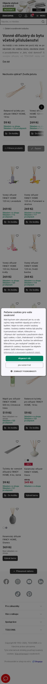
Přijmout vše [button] (24, 358)
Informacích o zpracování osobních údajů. (22, 352)
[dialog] (23, 342)
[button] (23, 371)
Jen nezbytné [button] (24, 365)
